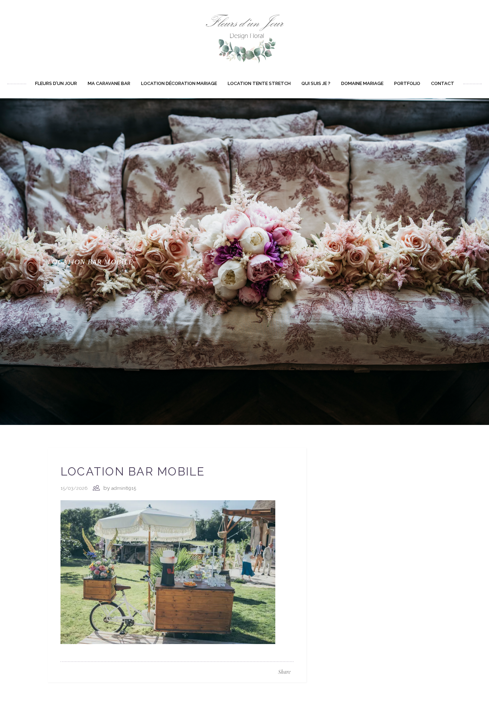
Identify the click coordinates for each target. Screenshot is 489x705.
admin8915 (123, 488)
